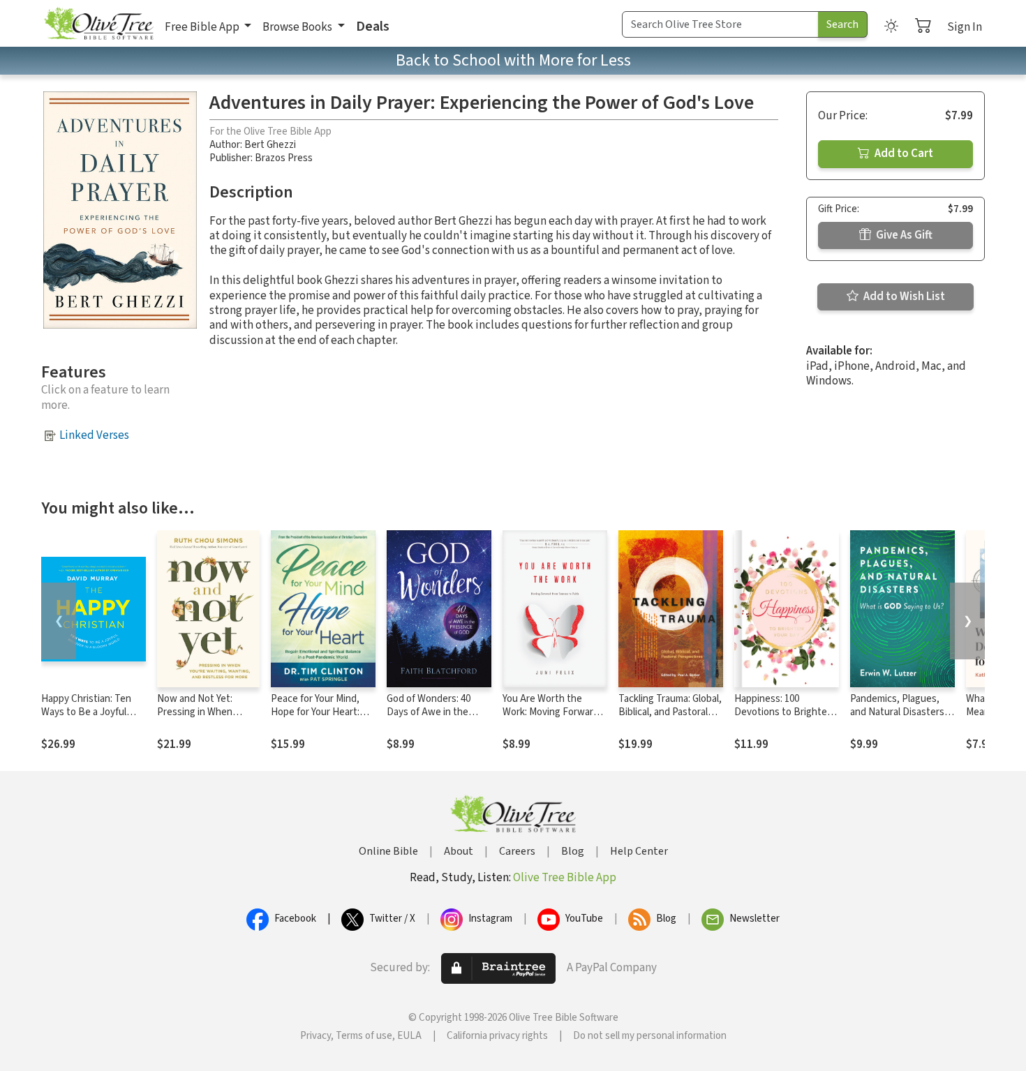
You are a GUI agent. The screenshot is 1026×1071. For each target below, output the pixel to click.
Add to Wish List (903, 296)
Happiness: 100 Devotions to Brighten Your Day (783, 712)
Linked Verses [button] (94, 435)
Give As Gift (903, 235)
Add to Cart (902, 153)
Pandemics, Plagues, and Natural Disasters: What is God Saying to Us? (898, 718)
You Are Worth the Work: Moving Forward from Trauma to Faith (551, 712)
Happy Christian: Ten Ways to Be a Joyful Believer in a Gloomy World (86, 718)
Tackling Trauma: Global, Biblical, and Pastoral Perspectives (670, 712)
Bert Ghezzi (270, 144)
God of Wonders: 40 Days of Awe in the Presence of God (428, 712)
